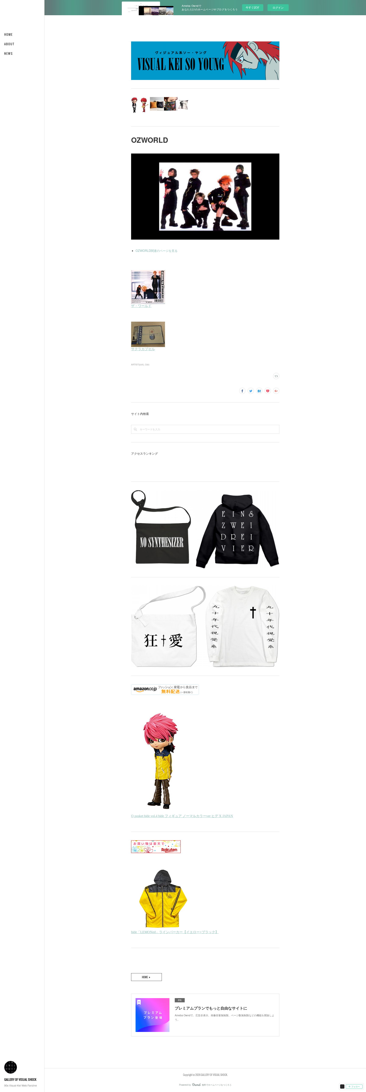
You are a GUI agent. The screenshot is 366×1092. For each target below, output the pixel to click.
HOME (8, 34)
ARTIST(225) (137, 364)
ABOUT (9, 44)
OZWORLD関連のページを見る (156, 250)
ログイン (278, 7)
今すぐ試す (252, 7)
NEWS (8, 53)
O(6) (147, 364)
